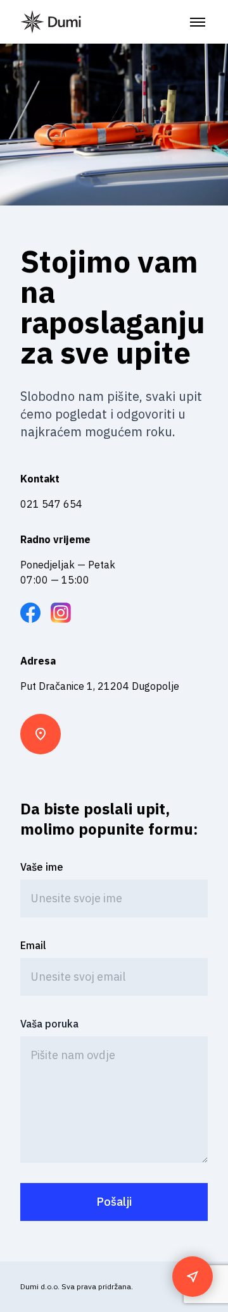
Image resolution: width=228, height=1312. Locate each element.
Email (33, 945)
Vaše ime (41, 867)
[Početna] (50, 22)
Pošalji (114, 1201)
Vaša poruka (49, 1023)
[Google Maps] (192, 1276)
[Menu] (197, 22)
